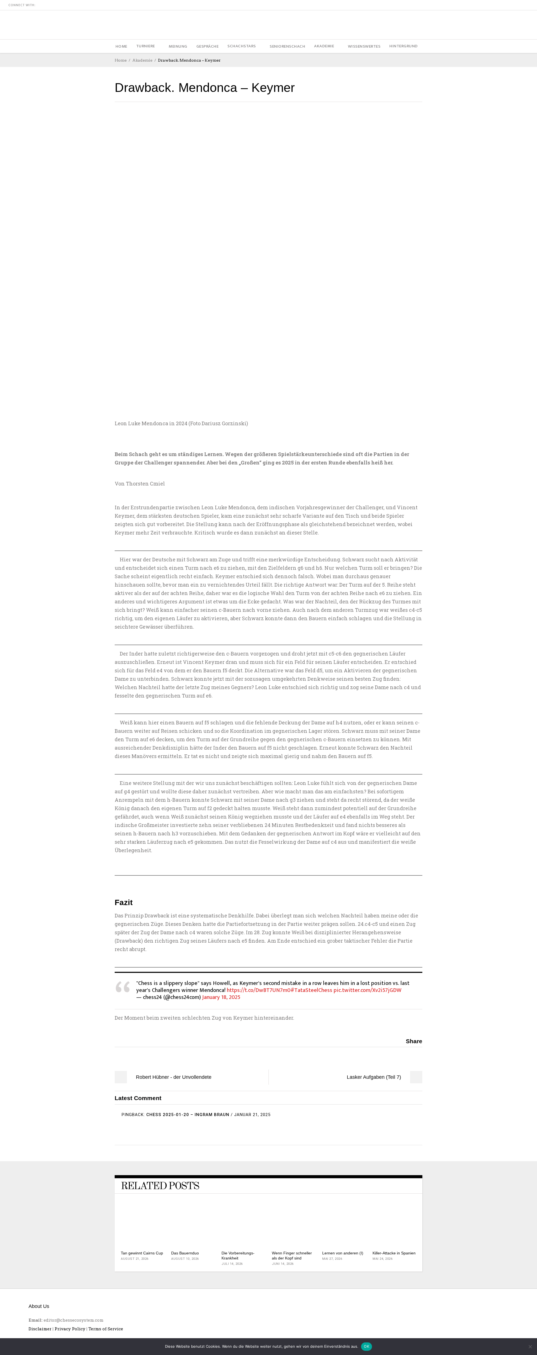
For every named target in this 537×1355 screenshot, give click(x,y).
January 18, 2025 (221, 997)
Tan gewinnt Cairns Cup (142, 1253)
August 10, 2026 (185, 1259)
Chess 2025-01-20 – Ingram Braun (187, 1114)
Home (121, 60)
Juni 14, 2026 (283, 1264)
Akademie (142, 60)
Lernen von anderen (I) (342, 1253)
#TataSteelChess (311, 990)
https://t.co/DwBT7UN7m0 (259, 990)
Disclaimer (40, 1328)
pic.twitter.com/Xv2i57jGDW (367, 990)
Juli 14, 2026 (232, 1264)
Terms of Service (105, 1328)
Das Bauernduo (185, 1253)
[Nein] (530, 1346)
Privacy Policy (70, 1328)
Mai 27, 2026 (332, 1259)
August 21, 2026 (135, 1259)
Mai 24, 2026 (382, 1259)
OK (366, 1346)
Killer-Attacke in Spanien (394, 1253)
